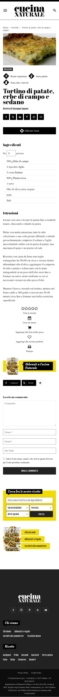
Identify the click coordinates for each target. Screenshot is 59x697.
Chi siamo (7, 631)
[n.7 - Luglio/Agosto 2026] (12, 366)
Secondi (24, 655)
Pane (5, 659)
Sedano (19, 172)
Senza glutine (42, 76)
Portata (34, 507)
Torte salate (47, 655)
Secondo (15, 27)
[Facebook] (13, 610)
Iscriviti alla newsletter (13, 636)
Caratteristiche (14, 507)
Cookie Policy (36, 672)
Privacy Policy (23, 672)
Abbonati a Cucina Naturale (37, 366)
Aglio (21, 166)
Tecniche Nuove (34, 636)
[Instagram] (21, 610)
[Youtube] (46, 610)
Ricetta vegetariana (19, 76)
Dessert (32, 659)
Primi (16, 655)
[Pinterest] (29, 610)
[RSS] (38, 610)
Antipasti (7, 655)
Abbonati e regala (22, 631)
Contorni (35, 655)
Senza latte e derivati (19, 82)
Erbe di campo (21, 161)
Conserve (22, 659)
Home (5, 27)
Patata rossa (19, 178)
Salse (12, 659)
